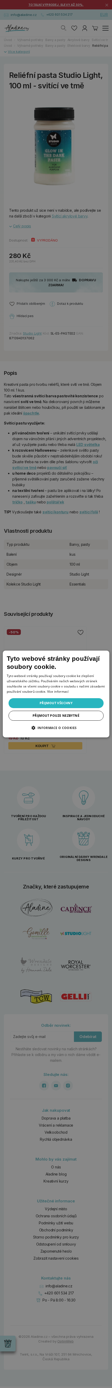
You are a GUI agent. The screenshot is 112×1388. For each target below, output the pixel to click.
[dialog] (56, 694)
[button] (56, 728)
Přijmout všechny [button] (56, 703)
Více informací (58, 691)
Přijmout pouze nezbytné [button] (56, 715)
